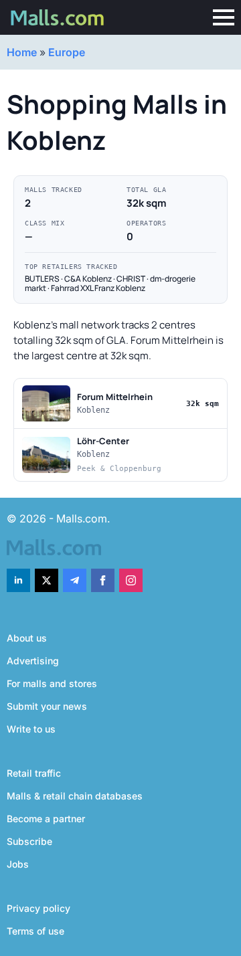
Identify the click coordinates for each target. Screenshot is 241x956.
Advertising (33, 660)
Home (22, 52)
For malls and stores (52, 683)
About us (27, 638)
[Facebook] (102, 580)
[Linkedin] (18, 580)
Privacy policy (38, 908)
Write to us (31, 729)
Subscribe (29, 841)
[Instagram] (131, 580)
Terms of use (35, 931)
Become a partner (46, 818)
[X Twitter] (46, 580)
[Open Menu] (223, 17)
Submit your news (47, 706)
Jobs (18, 864)
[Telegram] (74, 580)
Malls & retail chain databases (75, 795)
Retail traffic (34, 773)
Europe (66, 52)
